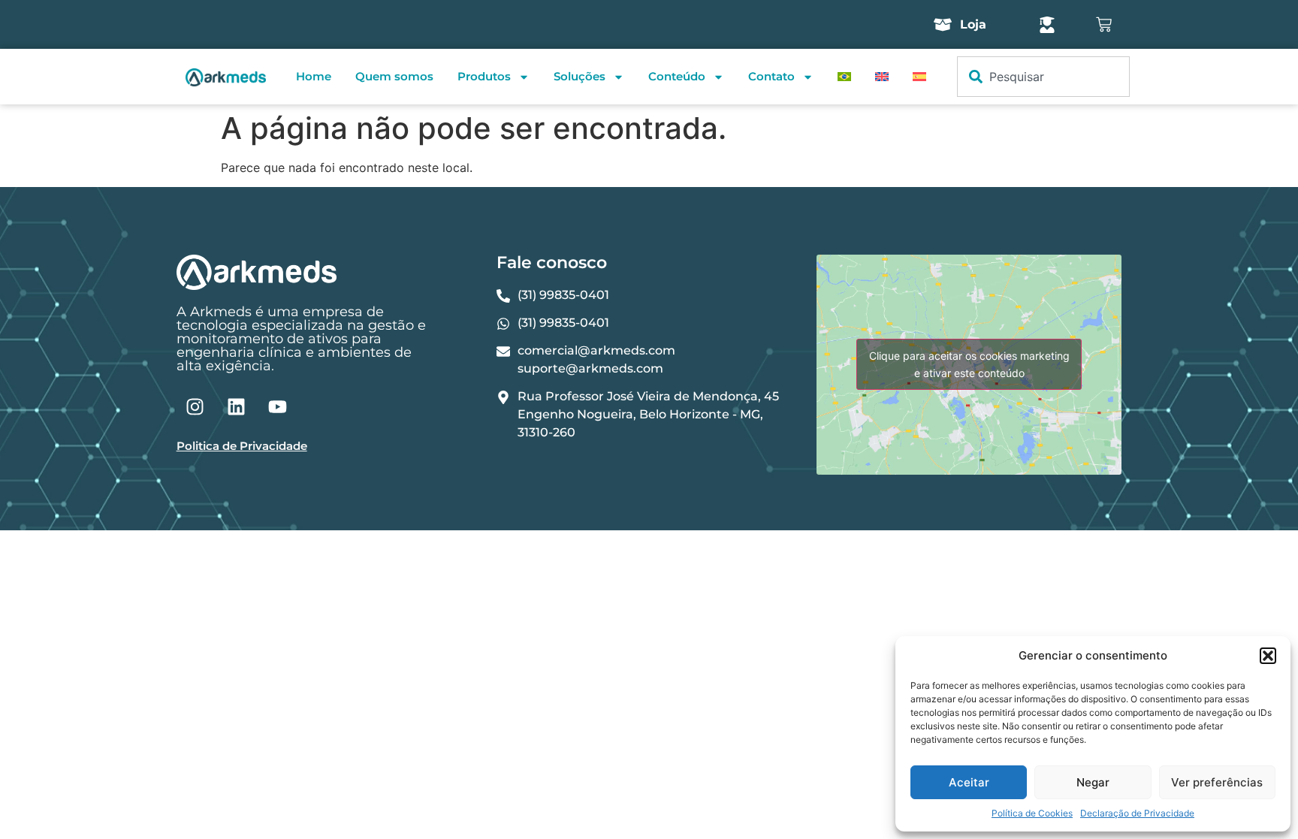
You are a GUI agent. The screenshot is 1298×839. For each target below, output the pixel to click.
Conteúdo (676, 76)
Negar (1092, 782)
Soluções (579, 76)
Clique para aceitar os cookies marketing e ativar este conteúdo (969, 364)
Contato (771, 76)
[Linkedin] (236, 406)
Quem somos (394, 76)
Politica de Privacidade (242, 446)
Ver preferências (1217, 782)
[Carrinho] (1104, 24)
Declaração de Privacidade (1137, 813)
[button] (1267, 655)
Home (313, 76)
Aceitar (969, 782)
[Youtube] (278, 406)
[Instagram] (195, 406)
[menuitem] (844, 76)
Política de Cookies (1032, 813)
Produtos (484, 76)
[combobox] (1043, 76)
